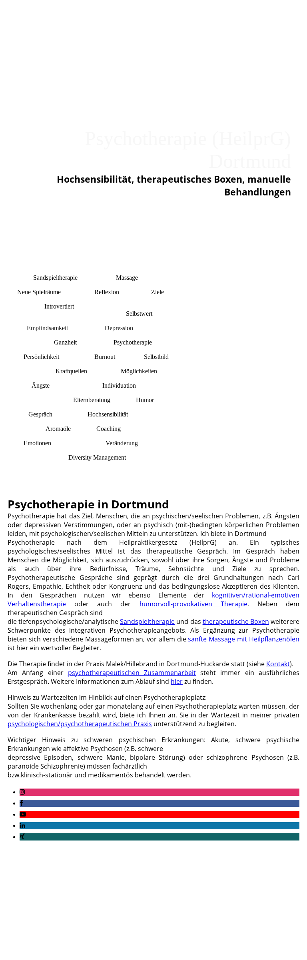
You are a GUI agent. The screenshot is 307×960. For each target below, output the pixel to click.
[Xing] (22, 836)
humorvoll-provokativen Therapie (193, 604)
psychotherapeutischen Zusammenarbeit (132, 672)
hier (177, 681)
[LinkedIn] (22, 825)
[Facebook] (21, 803)
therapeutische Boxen (236, 621)
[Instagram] (22, 792)
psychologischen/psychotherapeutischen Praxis (80, 723)
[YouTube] (23, 814)
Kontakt (278, 663)
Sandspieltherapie (147, 621)
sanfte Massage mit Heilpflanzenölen (243, 639)
